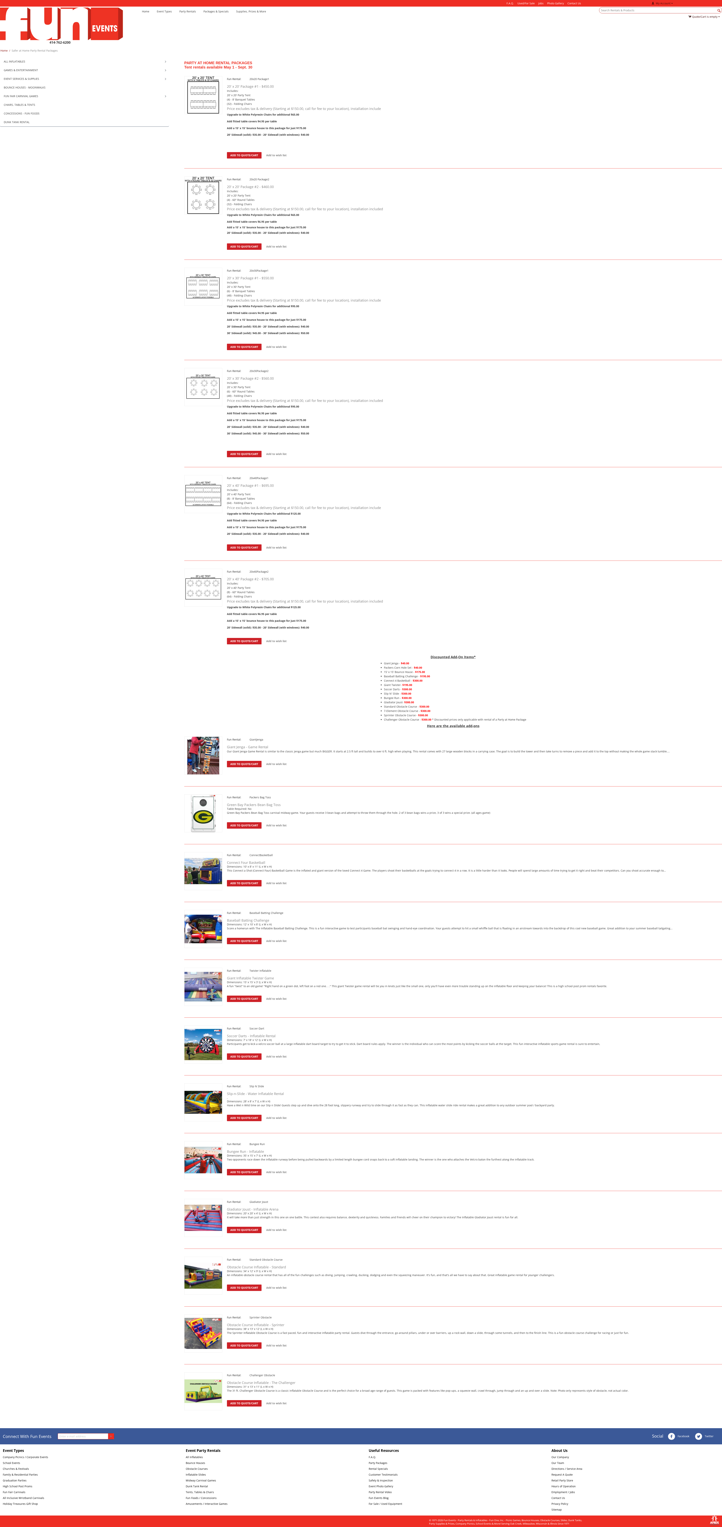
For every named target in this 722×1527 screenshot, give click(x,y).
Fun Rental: (234, 79)
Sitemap (556, 1509)
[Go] (111, 1436)
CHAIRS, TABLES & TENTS (19, 105)
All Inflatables (194, 1457)
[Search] (719, 10)
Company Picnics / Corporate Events (25, 1457)
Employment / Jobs (563, 1492)
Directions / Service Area (566, 1469)
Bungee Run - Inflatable (245, 1151)
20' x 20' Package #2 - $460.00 (250, 186)
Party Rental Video (380, 1492)
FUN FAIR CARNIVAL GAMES (21, 96)
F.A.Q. (510, 3)
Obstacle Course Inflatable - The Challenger (261, 1382)
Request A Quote (562, 1474)
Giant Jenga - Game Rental (247, 747)
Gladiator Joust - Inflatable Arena (252, 1209)
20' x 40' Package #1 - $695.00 (250, 485)
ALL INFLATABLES (14, 61)
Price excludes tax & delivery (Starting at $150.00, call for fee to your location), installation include (304, 108)
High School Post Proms (17, 1486)
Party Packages (378, 1463)
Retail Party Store (562, 1480)
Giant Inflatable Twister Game (250, 978)
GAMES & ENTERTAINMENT (21, 70)
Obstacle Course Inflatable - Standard (256, 1267)
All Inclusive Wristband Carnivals (23, 1498)
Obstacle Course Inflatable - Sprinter (255, 1325)
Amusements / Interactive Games (207, 1504)
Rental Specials (378, 1469)
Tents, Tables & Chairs (200, 1492)
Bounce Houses (195, 1463)
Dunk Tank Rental (197, 1486)
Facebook (683, 1436)
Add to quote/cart (244, 155)
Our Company (560, 1457)
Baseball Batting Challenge (248, 920)
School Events (11, 1463)
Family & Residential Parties (20, 1474)
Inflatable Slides (196, 1474)
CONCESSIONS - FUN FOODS (21, 113)
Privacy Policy (559, 1504)
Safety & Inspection (381, 1480)
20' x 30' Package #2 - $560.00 (250, 378)
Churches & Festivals (16, 1469)
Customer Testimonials (383, 1474)
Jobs (541, 3)
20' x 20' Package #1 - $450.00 (250, 86)
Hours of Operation (563, 1486)
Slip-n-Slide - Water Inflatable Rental (255, 1093)
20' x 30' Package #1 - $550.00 (250, 278)
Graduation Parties (15, 1480)
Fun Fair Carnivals (14, 1492)
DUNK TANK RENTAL (17, 122)
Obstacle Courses (197, 1469)
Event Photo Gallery (381, 1486)
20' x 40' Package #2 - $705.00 (250, 579)
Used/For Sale (526, 3)
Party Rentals (187, 11)
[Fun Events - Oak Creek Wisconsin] (61, 23)
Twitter (709, 1436)
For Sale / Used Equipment (385, 1504)
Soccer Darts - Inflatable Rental (251, 1036)
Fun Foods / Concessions (201, 1498)
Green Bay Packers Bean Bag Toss (254, 804)
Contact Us (574, 3)
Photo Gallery (555, 3)
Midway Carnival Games (201, 1480)
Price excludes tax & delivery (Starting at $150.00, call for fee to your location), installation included (305, 209)
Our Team (557, 1463)
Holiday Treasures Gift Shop (20, 1504)
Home (145, 11)
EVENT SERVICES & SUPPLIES (21, 79)
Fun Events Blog (379, 1498)
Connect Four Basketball (246, 862)
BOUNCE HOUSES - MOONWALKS (25, 87)
